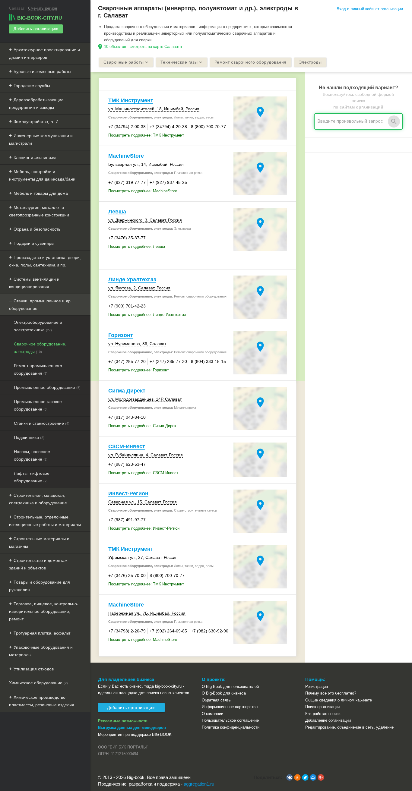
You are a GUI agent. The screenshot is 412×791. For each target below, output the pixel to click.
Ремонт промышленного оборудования (38, 369)
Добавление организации (328, 720)
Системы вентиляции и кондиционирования (34, 283)
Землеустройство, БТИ (36, 121)
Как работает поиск (323, 713)
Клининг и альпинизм (35, 157)
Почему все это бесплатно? (330, 693)
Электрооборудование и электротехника (38, 326)
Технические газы (179, 62)
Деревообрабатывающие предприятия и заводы (36, 103)
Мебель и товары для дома (41, 193)
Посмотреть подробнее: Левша (136, 246)
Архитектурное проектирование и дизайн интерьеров (44, 53)
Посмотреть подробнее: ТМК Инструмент (146, 135)
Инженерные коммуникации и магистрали (41, 139)
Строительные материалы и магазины (39, 542)
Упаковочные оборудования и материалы (41, 651)
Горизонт (120, 335)
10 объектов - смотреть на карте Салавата (143, 46)
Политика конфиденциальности (230, 727)
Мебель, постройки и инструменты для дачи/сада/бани (42, 175)
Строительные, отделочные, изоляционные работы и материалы (45, 521)
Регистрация (316, 686)
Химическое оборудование (38, 682)
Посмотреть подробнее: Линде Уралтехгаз (147, 314)
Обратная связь (216, 700)
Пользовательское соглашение (230, 720)
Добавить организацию (36, 29)
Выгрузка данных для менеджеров (132, 727)
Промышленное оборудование (47, 387)
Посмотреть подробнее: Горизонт (138, 370)
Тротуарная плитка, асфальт (42, 633)
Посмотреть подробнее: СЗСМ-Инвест (143, 473)
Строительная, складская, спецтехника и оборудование (38, 499)
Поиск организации (322, 706)
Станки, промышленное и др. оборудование (40, 304)
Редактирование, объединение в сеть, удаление (349, 727)
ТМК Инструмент (130, 100)
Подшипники (29, 437)
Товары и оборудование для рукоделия (39, 586)
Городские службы (32, 85)
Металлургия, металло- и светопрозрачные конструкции (39, 211)
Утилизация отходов (34, 669)
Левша (117, 212)
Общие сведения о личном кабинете (338, 700)
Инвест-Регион (128, 493)
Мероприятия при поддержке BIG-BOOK (135, 734)
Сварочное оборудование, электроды (40, 348)
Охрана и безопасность (37, 229)
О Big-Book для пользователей (230, 686)
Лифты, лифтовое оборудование (31, 477)
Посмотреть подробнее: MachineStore (142, 191)
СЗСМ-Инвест (126, 446)
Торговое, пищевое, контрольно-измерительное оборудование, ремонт (43, 611)
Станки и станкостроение (41, 423)
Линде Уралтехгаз (132, 279)
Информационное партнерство (230, 706)
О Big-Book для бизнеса (224, 693)
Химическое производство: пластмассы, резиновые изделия (41, 701)
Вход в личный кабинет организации (370, 9)
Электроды (310, 62)
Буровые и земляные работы (42, 71)
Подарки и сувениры (34, 243)
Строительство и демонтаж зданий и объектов (38, 564)
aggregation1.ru (199, 783)
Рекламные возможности (122, 721)
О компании (212, 713)
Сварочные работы (123, 62)
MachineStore (126, 156)
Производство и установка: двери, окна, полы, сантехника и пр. (45, 261)
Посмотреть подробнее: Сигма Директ (143, 426)
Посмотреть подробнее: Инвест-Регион (143, 528)
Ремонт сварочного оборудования (250, 62)
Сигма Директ (126, 391)
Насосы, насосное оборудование (32, 455)
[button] (289, 777)
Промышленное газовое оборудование (38, 405)
